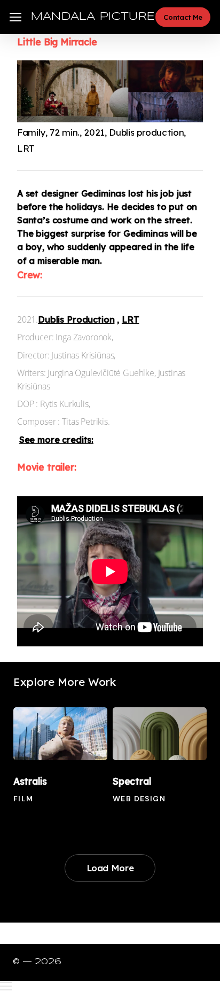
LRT (130, 319)
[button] (15, 17)
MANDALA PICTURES (97, 17)
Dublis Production (76, 319)
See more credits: (56, 439)
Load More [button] (110, 867)
